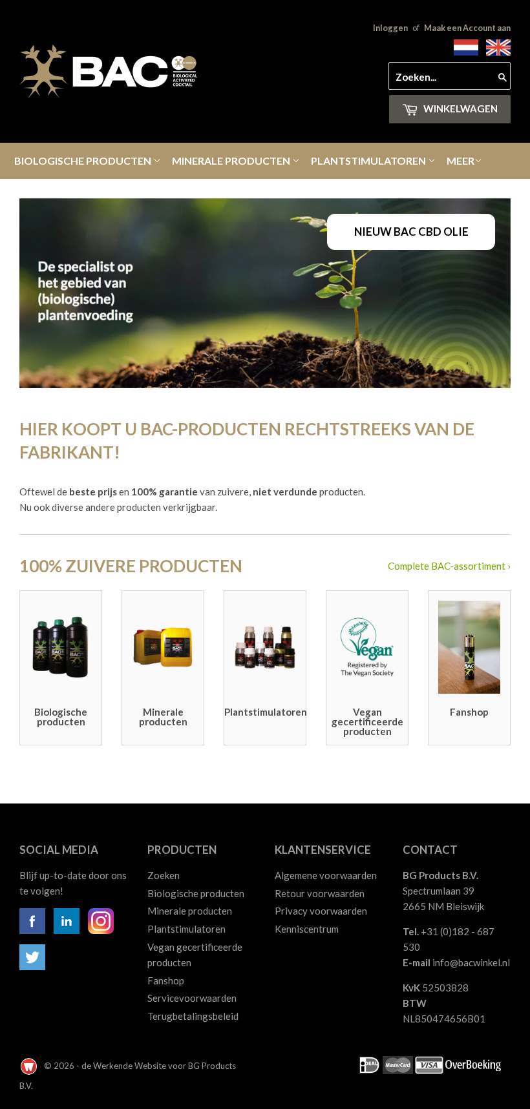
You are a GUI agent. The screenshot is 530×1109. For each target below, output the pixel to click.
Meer (460, 160)
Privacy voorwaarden (321, 911)
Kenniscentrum (307, 929)
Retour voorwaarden (320, 893)
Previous (40, 293)
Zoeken (163, 875)
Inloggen (390, 28)
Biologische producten (83, 160)
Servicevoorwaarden (192, 998)
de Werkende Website (124, 1066)
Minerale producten (232, 160)
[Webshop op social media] (32, 930)
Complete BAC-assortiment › (449, 566)
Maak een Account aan (467, 28)
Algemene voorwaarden (326, 875)
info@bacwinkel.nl (471, 962)
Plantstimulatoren (369, 160)
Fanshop (165, 980)
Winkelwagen (459, 108)
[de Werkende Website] (29, 1066)
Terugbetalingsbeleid (192, 1016)
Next (489, 293)
